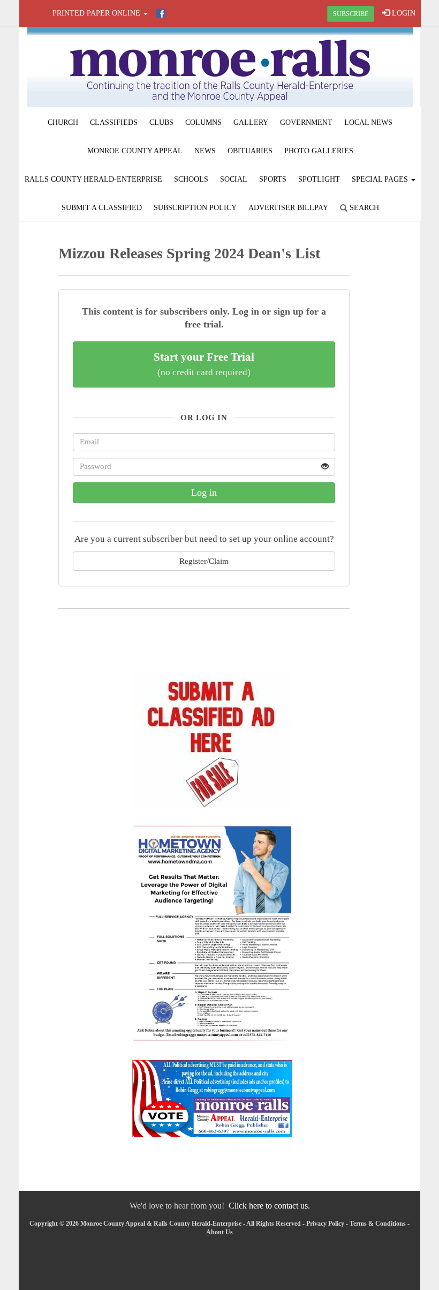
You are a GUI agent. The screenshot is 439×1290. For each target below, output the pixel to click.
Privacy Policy (325, 1223)
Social (233, 179)
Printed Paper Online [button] (97, 13)
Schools (191, 179)
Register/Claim (204, 560)
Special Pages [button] (381, 179)
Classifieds (114, 122)
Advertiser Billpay (288, 208)
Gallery (250, 122)
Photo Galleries (318, 151)
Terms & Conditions (378, 1223)
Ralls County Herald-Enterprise (93, 179)
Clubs (161, 122)
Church (63, 122)
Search (363, 208)
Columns (203, 122)
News (205, 151)
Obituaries (250, 151)
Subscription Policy (195, 208)
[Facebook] (161, 13)
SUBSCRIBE (350, 14)
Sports (272, 179)
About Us (219, 1232)
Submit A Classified (102, 208)
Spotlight (319, 179)
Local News (368, 122)
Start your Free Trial (204, 364)
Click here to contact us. (269, 1205)
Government (306, 122)
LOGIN (402, 13)
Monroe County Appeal (135, 151)
